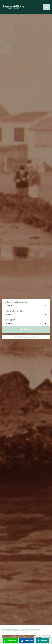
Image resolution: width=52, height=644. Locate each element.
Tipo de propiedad (14, 310)
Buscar (27, 329)
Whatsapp (11, 641)
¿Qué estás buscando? (17, 302)
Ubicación (10, 319)
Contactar (28, 641)
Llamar (44, 641)
